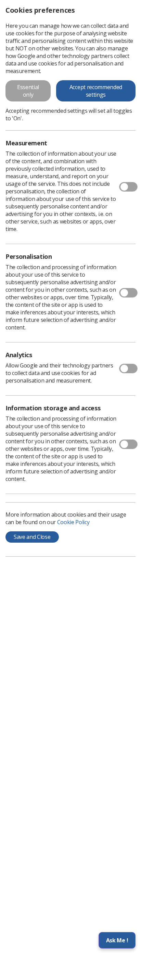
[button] (117, 940)
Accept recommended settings (95, 90)
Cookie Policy (73, 522)
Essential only (28, 90)
